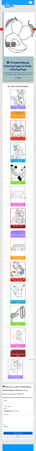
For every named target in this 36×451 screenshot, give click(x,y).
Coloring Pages (14, 7)
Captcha (6, 426)
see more (30, 359)
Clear (18, 436)
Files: (5, 408)
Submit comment (18, 433)
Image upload (7, 406)
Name (5, 400)
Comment (6, 414)
